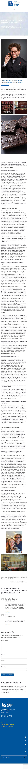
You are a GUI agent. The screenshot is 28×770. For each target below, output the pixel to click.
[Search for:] (14, 757)
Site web (3, 666)
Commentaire (5, 640)
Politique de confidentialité (7, 724)
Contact (3, 722)
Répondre (7, 612)
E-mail (3, 660)
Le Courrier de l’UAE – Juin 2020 (18, 581)
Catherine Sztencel (11, 599)
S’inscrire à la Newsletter (7, 726)
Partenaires (9, 82)
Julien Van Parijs (7, 80)
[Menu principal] (14, 10)
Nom (2, 654)
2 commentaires (5, 85)
